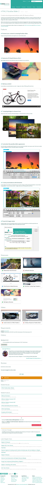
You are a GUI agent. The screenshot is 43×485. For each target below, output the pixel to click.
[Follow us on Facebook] (1, 474)
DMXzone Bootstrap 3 (5, 395)
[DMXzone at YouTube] (3, 474)
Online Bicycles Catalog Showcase (11, 286)
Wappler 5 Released (5, 454)
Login (29, 1)
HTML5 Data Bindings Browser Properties (9, 405)
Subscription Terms (25, 478)
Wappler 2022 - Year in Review (7, 445)
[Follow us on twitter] (5, 474)
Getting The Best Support (37, 479)
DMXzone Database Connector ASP (8, 402)
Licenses (23, 481)
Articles (13, 7)
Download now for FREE (36, 425)
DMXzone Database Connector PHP (8, 399)
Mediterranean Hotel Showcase (10, 270)
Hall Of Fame (3, 482)
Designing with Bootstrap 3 (6, 412)
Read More (3, 447)
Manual (22, 11)
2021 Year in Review (5, 467)
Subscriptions (39, 7)
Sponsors (2, 480)
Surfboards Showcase (29, 270)
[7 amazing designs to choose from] (21, 139)
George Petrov (6, 349)
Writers (2, 481)
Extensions (18, 7)
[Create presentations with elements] (21, 217)
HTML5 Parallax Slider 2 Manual (7, 387)
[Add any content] (21, 107)
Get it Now (39, 435)
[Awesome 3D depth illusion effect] (21, 79)
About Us (2, 477)
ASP (7, 26)
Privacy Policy (24, 479)
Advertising (3, 479)
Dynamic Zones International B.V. (22, 484)
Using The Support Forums (37, 480)
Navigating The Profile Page (37, 478)
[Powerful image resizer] (21, 250)
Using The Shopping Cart (36, 477)
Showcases (29, 7)
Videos (34, 7)
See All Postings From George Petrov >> (33, 358)
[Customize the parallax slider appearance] (21, 178)
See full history (4, 344)
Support (26, 11)
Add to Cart (6, 377)
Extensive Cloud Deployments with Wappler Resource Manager (13, 458)
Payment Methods (14, 477)
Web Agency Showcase (8, 302)
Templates (24, 7)
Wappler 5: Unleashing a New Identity (8, 464)
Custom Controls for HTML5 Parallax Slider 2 (13, 322)
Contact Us (3, 478)
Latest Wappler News (6, 439)
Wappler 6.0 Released (5, 442)
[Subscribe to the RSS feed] (7, 474)
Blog (10, 7)
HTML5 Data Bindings (28, 25)
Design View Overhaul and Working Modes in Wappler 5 (12, 461)
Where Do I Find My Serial (36, 481)
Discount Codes (14, 480)
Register (24, 1)
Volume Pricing (13, 479)
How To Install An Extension (37, 482)
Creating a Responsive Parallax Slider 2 (33, 322)
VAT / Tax (13, 478)
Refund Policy (24, 480)
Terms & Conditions (25, 477)
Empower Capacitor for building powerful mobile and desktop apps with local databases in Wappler (20, 450)
